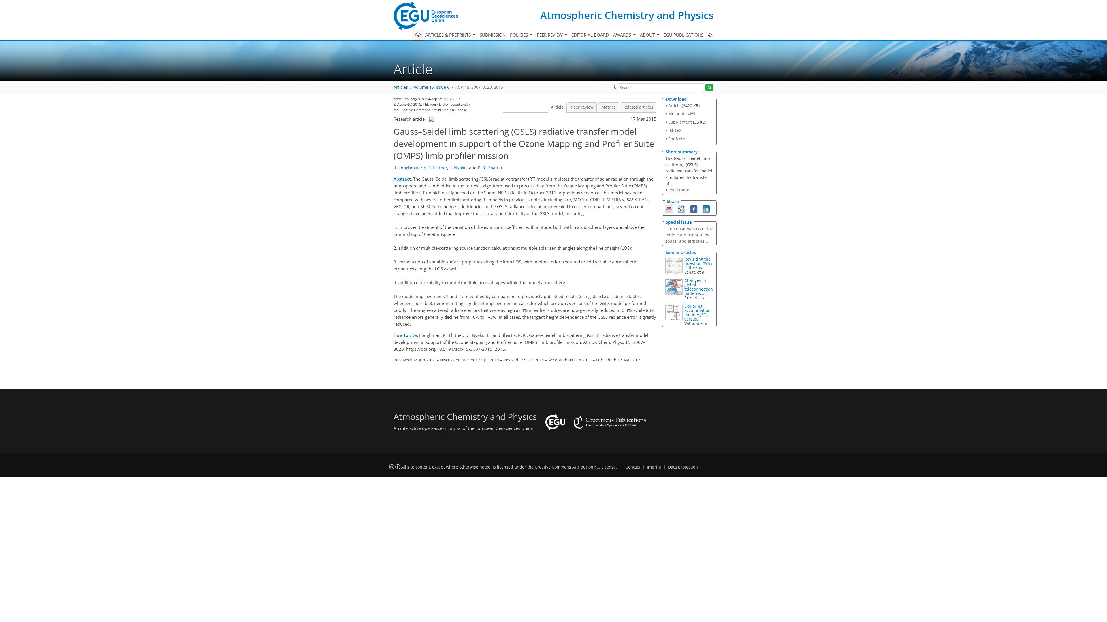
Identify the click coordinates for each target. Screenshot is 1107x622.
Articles (401, 87)
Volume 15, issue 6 (431, 87)
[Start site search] (709, 87)
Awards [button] (622, 35)
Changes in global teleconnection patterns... (698, 287)
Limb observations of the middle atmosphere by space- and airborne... (689, 235)
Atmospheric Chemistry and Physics (626, 15)
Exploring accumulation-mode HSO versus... (698, 312)
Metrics (608, 107)
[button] (615, 87)
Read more (678, 190)
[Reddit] (681, 209)
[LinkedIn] (706, 209)
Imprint (654, 467)
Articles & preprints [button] (448, 35)
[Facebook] (694, 209)
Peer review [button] (550, 35)
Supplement (680, 122)
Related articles (638, 107)
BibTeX (674, 130)
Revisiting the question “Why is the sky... (698, 263)
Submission (493, 35)
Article (557, 107)
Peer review (582, 107)
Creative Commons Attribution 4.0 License (575, 467)
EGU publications (683, 35)
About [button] (648, 35)
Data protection (683, 467)
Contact (633, 467)
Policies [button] (519, 35)
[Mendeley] (669, 209)
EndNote (676, 138)
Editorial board (590, 35)
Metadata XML (682, 113)
